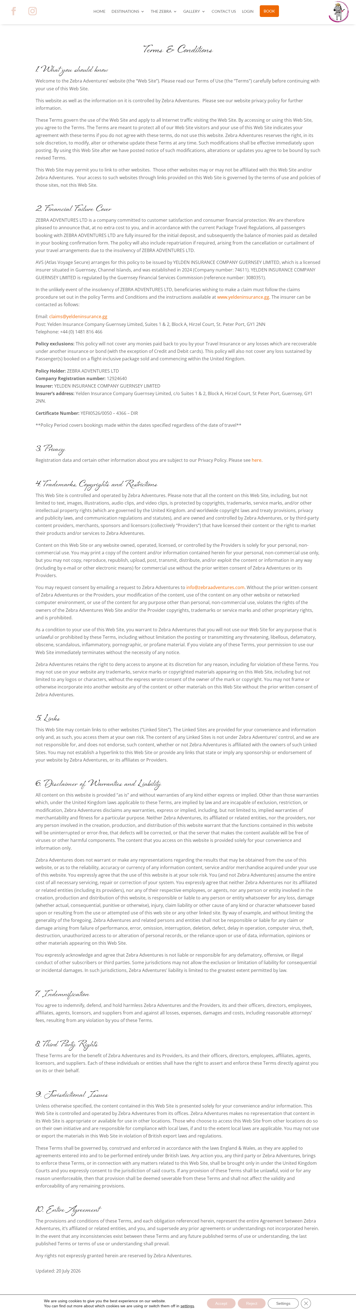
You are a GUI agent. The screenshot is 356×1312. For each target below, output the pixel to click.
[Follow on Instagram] (32, 11)
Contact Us (224, 11)
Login (248, 11)
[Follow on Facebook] (13, 11)
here (256, 460)
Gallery (191, 11)
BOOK (269, 11)
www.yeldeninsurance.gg (243, 297)
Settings (283, 1303)
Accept (221, 1303)
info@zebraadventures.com (215, 587)
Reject (251, 1303)
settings (187, 1306)
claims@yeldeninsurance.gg (78, 316)
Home (99, 11)
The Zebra (161, 11)
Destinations (125, 11)
